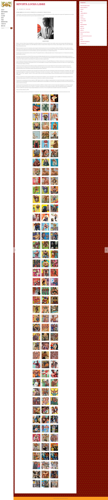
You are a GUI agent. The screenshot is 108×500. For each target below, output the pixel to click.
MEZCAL (82, 30)
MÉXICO (3, 13)
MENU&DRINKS (4, 11)
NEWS (2, 17)
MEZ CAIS (3, 25)
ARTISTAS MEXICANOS (85, 5)
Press (2, 19)
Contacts (3, 23)
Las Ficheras (82, 18)
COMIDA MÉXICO (83, 13)
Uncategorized (83, 43)
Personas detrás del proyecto (86, 35)
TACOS (81, 39)
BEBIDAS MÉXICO (83, 7)
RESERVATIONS (4, 21)
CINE (81, 11)
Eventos (81, 15)
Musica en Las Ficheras (84, 32)
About (2, 9)
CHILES (81, 9)
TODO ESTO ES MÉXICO (85, 41)
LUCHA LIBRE (28, 9)
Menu (81, 22)
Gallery (3, 15)
